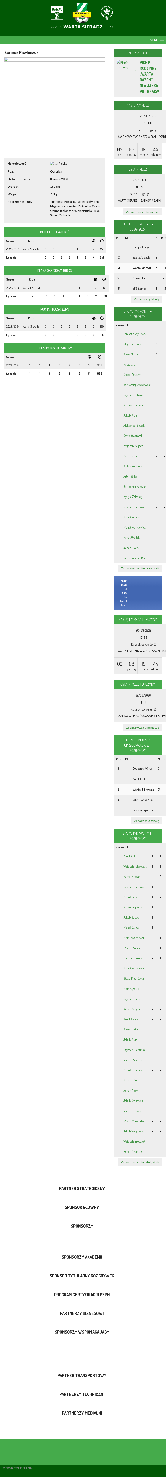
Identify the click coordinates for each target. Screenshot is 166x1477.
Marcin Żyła (130, 456)
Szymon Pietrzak (133, 395)
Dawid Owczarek (133, 435)
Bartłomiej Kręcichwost (136, 385)
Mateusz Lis (129, 364)
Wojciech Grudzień (134, 1141)
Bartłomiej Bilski (133, 907)
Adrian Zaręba (131, 1009)
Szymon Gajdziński (134, 1050)
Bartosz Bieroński (133, 405)
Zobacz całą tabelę (146, 299)
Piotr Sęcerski (131, 989)
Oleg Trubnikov (132, 344)
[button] (154, 40)
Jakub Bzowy (131, 917)
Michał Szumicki (133, 1070)
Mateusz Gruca (131, 1080)
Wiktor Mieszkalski (134, 1121)
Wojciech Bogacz (133, 446)
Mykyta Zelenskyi (133, 497)
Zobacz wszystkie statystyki (140, 568)
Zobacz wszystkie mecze (142, 212)
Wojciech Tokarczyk (135, 866)
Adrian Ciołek (131, 548)
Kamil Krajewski (132, 1019)
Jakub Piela (130, 415)
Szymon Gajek (131, 999)
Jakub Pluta (130, 1039)
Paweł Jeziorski (132, 1029)
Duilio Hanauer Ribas (135, 558)
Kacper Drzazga (132, 374)
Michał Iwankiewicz (134, 527)
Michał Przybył (131, 517)
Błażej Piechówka (133, 978)
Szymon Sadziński (134, 507)
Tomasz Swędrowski (135, 334)
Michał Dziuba (131, 927)
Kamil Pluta (129, 856)
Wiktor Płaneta (132, 948)
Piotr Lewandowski (134, 938)
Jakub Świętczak (133, 1131)
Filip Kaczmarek (132, 958)
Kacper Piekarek (132, 1060)
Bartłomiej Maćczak (134, 486)
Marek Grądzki (131, 537)
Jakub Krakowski (133, 1101)
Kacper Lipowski (132, 1111)
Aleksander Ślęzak (134, 425)
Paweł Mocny (131, 354)
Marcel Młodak (131, 876)
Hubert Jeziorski (133, 1151)
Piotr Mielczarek (132, 466)
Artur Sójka (130, 476)
